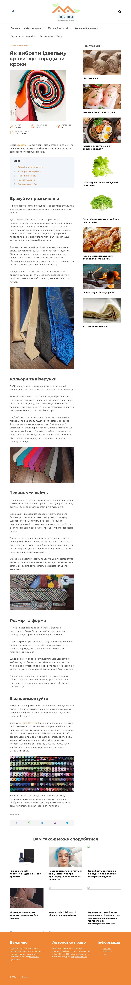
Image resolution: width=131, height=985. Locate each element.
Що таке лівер (91, 78)
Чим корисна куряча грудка (99, 112)
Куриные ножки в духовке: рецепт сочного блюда (98, 257)
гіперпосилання (78, 957)
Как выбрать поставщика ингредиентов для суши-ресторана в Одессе (102, 874)
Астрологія (46, 36)
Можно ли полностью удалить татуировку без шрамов (24, 915)
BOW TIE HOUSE (31, 723)
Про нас (107, 948)
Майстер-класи (32, 28)
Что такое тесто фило (95, 326)
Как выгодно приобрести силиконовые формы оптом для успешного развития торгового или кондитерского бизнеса (104, 918)
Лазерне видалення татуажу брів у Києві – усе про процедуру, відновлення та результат (65, 875)
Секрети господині (21, 36)
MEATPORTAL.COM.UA (63, 954)
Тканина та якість (27, 176)
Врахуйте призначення (30, 167)
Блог (59, 36)
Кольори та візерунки (29, 171)
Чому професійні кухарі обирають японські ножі (63, 913)
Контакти (107, 951)
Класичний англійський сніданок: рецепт (96, 147)
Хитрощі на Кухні (58, 28)
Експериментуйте (27, 184)
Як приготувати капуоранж (98, 292)
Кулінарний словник (86, 28)
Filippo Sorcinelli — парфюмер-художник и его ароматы (25, 874)
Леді (27, 45)
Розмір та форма (26, 180)
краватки (22, 145)
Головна (15, 28)
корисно (15, 814)
